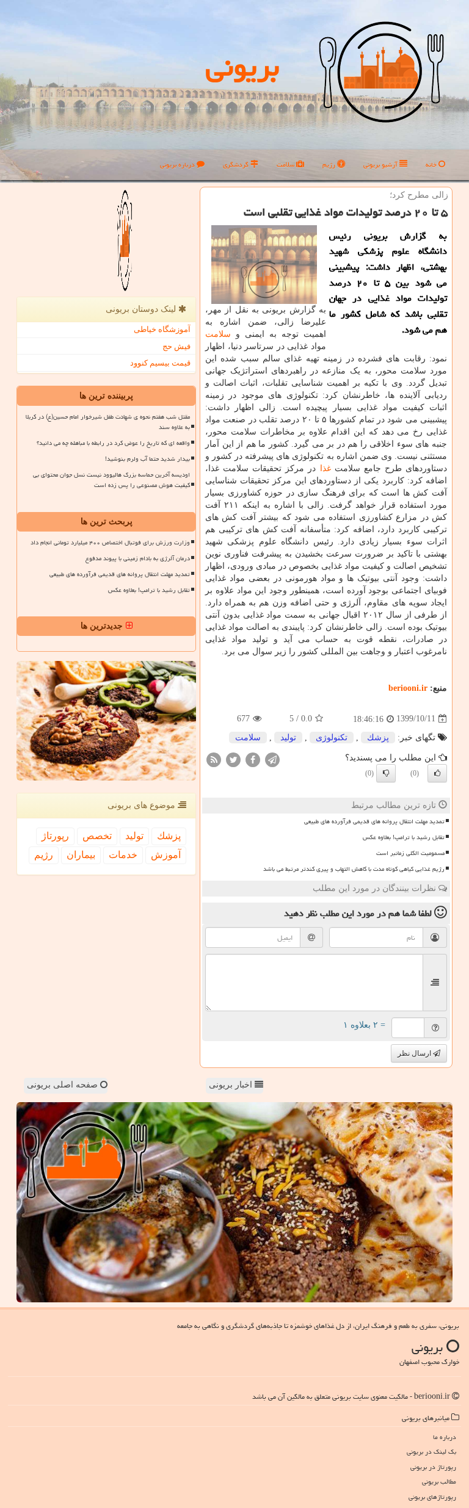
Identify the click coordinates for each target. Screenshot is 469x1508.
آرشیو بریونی (381, 164)
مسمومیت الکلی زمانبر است (410, 853)
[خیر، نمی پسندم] (386, 773)
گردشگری (236, 164)
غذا (325, 468)
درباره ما (444, 1436)
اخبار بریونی (232, 1084)
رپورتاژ (55, 836)
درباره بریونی (178, 164)
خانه (432, 164)
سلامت (286, 164)
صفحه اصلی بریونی (63, 1084)
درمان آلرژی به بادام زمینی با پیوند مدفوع (137, 558)
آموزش (166, 855)
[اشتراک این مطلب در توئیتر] (233, 758)
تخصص (97, 836)
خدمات (123, 855)
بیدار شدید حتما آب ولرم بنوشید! (147, 459)
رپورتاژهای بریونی (432, 1496)
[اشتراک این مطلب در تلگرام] (272, 758)
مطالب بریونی (439, 1481)
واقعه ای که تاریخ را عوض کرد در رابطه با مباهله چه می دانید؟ (113, 443)
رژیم (329, 164)
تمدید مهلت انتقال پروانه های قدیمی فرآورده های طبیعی (374, 821)
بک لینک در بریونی (431, 1451)
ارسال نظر (415, 1053)
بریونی (242, 66)
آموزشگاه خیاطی (162, 329)
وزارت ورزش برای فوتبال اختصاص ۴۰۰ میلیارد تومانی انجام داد (110, 542)
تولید (288, 737)
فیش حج (176, 346)
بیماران (81, 855)
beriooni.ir (407, 688)
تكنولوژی (331, 737)
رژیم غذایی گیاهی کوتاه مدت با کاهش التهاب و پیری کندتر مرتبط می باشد (354, 869)
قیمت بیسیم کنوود (160, 362)
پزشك (378, 737)
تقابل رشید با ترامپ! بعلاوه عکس (404, 837)
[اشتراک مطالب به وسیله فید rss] (213, 758)
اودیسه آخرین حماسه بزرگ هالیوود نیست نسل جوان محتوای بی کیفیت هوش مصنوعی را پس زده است (111, 480)
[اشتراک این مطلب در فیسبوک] (252, 758)
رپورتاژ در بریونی (433, 1466)
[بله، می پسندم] (437, 773)
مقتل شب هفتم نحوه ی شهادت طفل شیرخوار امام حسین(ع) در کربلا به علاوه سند (108, 422)
